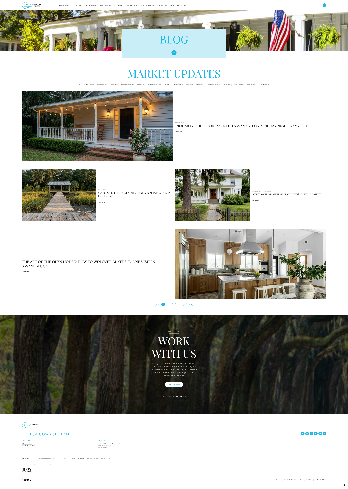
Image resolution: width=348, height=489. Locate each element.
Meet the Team (64, 5)
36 (185, 304)
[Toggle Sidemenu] (324, 5)
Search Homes (90, 5)
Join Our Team (132, 5)
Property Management (166, 5)
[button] (174, 384)
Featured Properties (47, 458)
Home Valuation (105, 5)
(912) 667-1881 (27, 443)
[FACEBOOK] (302, 433)
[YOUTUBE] (320, 433)
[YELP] (311, 433)
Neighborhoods (63, 458)
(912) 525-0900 (181, 396)
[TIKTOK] (316, 433)
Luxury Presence (289, 479)
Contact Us (181, 5)
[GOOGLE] (324, 433)
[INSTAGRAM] (307, 433)
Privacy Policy (321, 479)
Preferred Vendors (147, 5)
